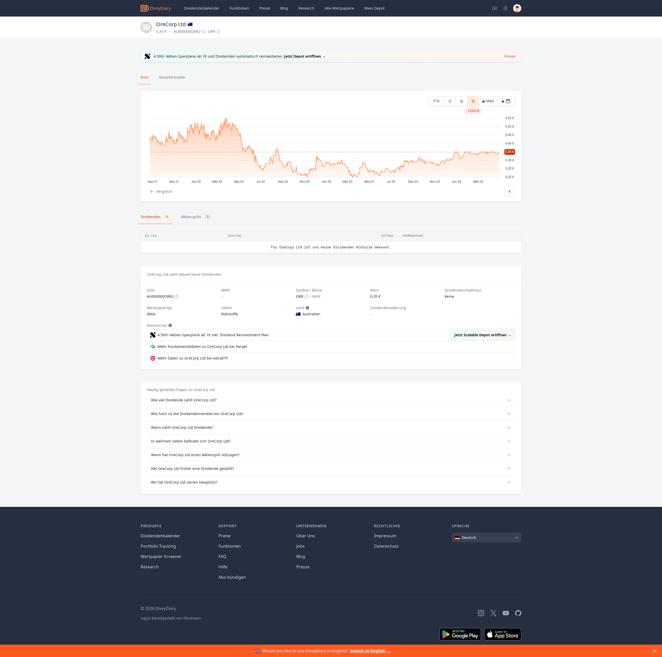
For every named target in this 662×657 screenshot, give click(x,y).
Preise (264, 8)
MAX (490, 100)
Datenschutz (386, 546)
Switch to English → (370, 651)
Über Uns (305, 536)
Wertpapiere (339, 8)
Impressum (385, 536)
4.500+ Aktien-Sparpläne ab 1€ (213, 334)
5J (473, 102)
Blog (300, 556)
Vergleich (164, 191)
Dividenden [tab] (154, 216)
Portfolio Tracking (158, 546)
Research (150, 567)
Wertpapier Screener (161, 556)
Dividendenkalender (201, 8)
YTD (436, 100)
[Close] (655, 651)
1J (449, 100)
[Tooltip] (307, 308)
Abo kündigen (232, 577)
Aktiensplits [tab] (195, 216)
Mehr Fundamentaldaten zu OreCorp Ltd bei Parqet (202, 346)
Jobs (300, 546)
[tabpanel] (331, 146)
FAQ (223, 556)
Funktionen (239, 8)
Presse (303, 567)
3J (461, 100)
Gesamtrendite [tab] (172, 77)
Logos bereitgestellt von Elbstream (171, 618)
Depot (374, 8)
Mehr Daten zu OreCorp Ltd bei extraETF (192, 358)
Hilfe (223, 567)
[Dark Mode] (505, 8)
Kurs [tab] (145, 77)
